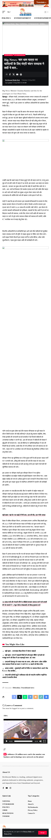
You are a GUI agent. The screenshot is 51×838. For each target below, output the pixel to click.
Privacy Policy (27, 831)
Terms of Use (8, 834)
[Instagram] (10, 788)
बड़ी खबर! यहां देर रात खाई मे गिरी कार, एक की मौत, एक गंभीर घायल (23, 515)
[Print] (21, 74)
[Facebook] (3, 788)
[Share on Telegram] (30, 697)
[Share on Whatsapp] (25, 697)
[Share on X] (13, 74)
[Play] (6, 741)
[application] (25, 731)
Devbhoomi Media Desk (12, 80)
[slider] (23, 741)
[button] (42, 833)
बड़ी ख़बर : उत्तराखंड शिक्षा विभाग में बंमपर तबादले (20, 651)
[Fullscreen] (44, 741)
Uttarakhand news (27, 688)
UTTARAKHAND (19, 55)
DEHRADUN (8, 55)
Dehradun (16, 688)
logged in (15, 708)
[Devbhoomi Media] (25, 12)
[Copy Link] (41, 697)
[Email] (17, 74)
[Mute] (40, 741)
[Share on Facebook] (10, 74)
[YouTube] (6, 788)
